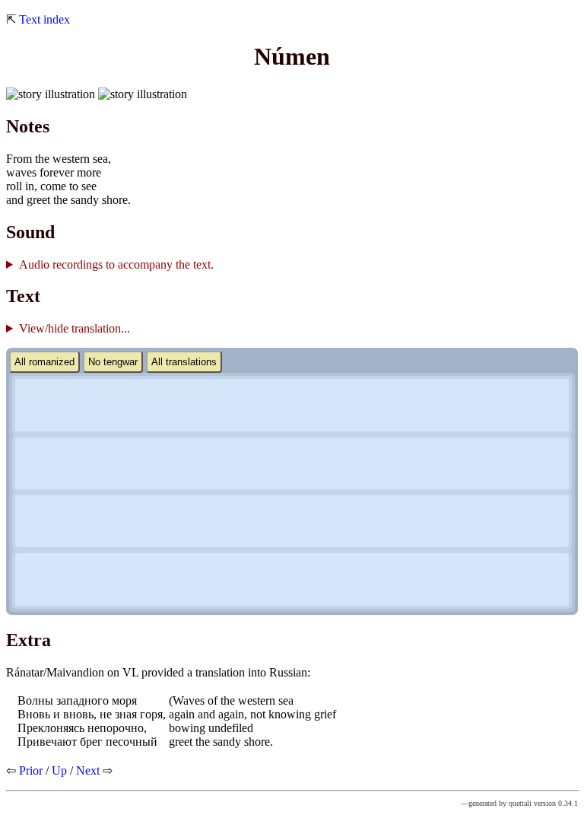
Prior (31, 770)
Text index (44, 19)
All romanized (44, 362)
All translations (184, 362)
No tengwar (113, 362)
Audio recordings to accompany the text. (116, 264)
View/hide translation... (74, 328)
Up (59, 770)
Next (88, 770)
